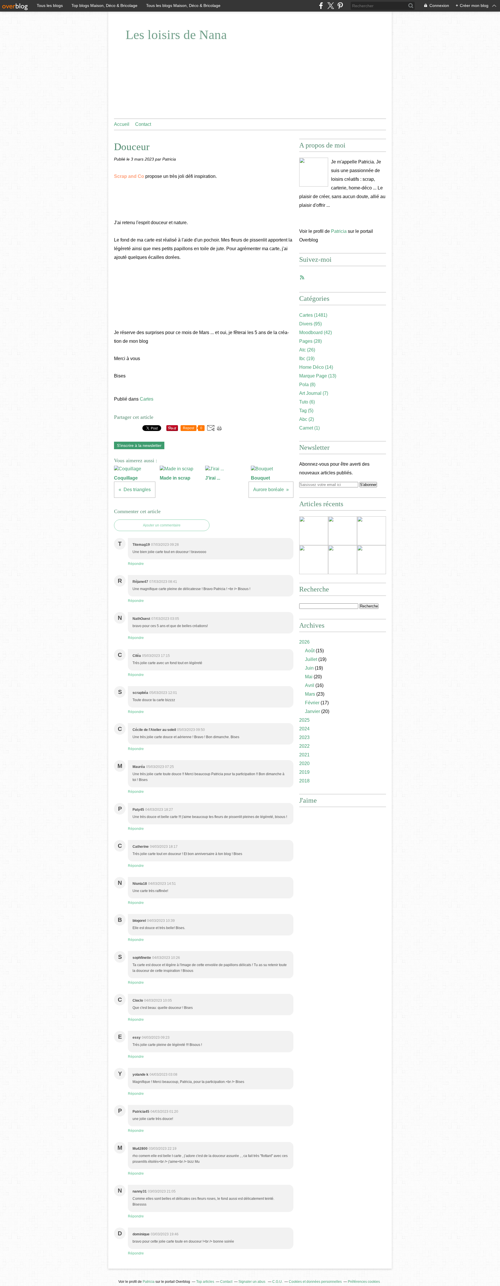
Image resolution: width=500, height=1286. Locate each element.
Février (312, 702)
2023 (304, 737)
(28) (310, 341)
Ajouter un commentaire (162, 525)
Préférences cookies (364, 1282)
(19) (307, 358)
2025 (304, 720)
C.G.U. (277, 1282)
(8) (307, 384)
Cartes (146, 399)
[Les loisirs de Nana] (313, 172)
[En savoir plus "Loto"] (313, 559)
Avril (309, 685)
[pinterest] (340, 5)
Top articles (205, 1282)
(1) (309, 427)
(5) (306, 410)
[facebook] (321, 5)
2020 (304, 763)
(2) (306, 419)
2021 (304, 754)
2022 (304, 746)
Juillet (311, 659)
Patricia (339, 231)
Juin (309, 668)
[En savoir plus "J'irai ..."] (371, 530)
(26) (307, 349)
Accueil (121, 124)
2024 (304, 728)
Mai (308, 676)
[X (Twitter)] (330, 5)
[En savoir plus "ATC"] (371, 559)
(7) (313, 393)
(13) (317, 375)
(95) (310, 323)
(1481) (313, 315)
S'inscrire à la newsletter (139, 445)
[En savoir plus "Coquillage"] (313, 530)
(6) (307, 401)
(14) (316, 367)
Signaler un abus (252, 1282)
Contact (143, 124)
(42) (315, 332)
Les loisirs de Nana (176, 34)
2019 (304, 772)
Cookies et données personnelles (315, 1282)
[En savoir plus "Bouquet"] (342, 559)
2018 (304, 780)
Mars (310, 694)
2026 (304, 642)
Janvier (312, 711)
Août (310, 650)
